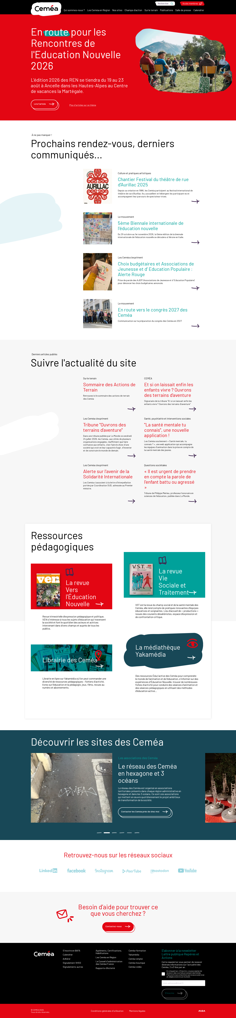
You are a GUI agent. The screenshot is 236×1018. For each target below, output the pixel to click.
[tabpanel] (118, 788)
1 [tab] (99, 832)
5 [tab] (129, 832)
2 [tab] (106, 832)
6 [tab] (137, 832)
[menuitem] (74, 11)
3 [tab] (114, 832)
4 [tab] (122, 832)
